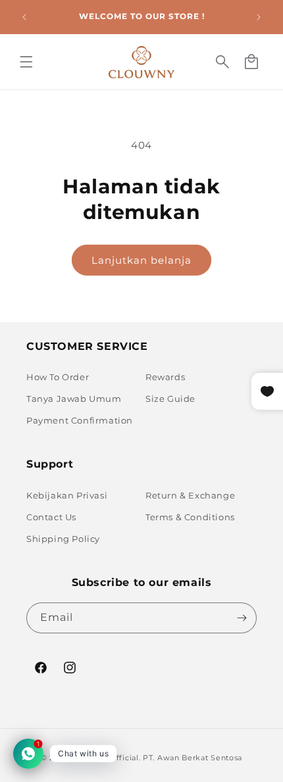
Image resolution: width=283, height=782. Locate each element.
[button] (26, 61)
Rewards (165, 377)
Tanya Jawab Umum (74, 398)
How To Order (57, 377)
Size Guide (170, 398)
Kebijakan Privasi (66, 495)
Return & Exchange (190, 495)
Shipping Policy (63, 538)
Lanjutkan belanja (141, 260)
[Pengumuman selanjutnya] (258, 17)
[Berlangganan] (241, 617)
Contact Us (51, 517)
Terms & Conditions (190, 517)
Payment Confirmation (79, 420)
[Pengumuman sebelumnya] (24, 17)
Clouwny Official (105, 757)
